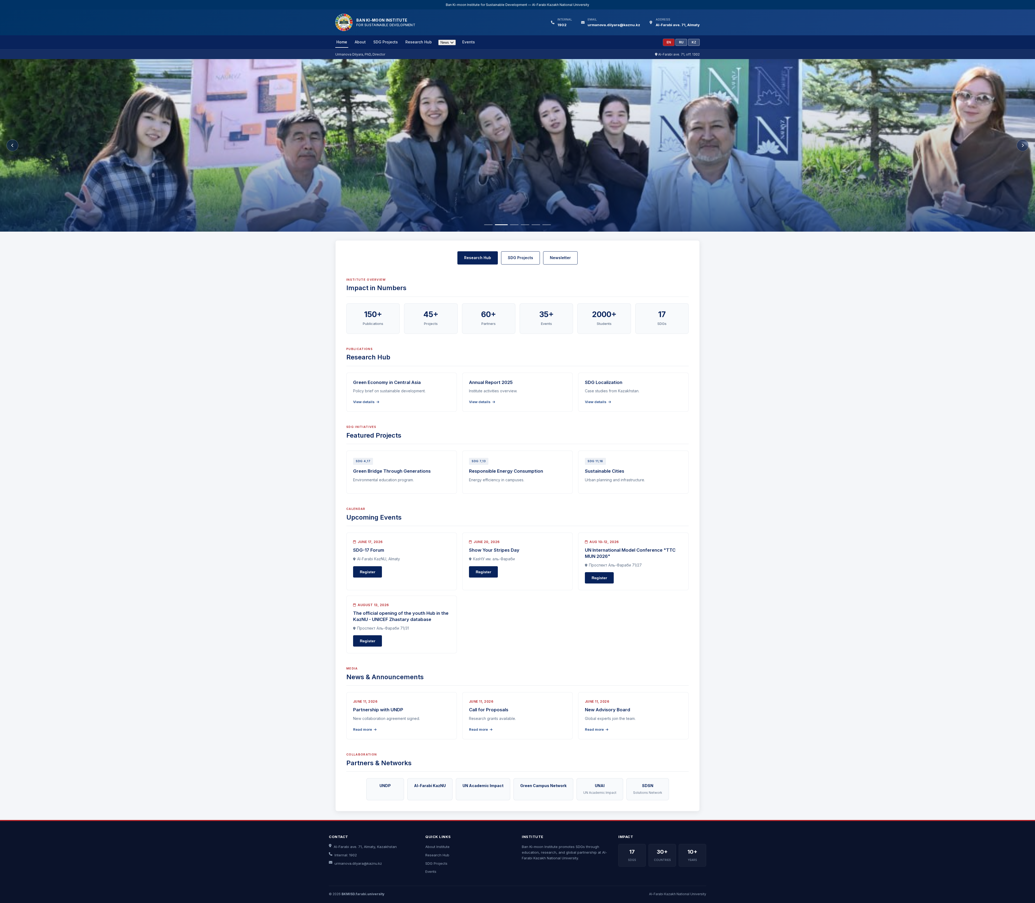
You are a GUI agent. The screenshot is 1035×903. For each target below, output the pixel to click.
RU (681, 42)
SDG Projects (385, 42)
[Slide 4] (525, 224)
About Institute (437, 846)
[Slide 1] (488, 224)
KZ (694, 42)
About (360, 42)
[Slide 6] (546, 224)
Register (367, 572)
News (445, 42)
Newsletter (560, 257)
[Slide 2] (499, 224)
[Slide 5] (536, 224)
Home (341, 42)
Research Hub (418, 42)
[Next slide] (1023, 145)
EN (669, 42)
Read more (363, 729)
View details (364, 402)
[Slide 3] (512, 224)
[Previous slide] (12, 145)
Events (468, 42)
